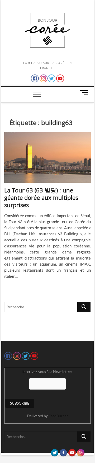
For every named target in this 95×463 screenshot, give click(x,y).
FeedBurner (58, 416)
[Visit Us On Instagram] (80, 451)
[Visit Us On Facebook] (63, 451)
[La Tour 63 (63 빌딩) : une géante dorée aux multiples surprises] (47, 157)
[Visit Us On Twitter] (54, 451)
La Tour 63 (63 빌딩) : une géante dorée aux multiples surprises (41, 197)
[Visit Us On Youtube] (72, 451)
